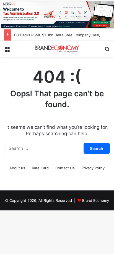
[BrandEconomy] (57, 49)
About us (17, 168)
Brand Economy (95, 200)
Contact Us (65, 168)
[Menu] (7, 51)
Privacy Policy (93, 168)
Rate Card (40, 168)
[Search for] (107, 51)
